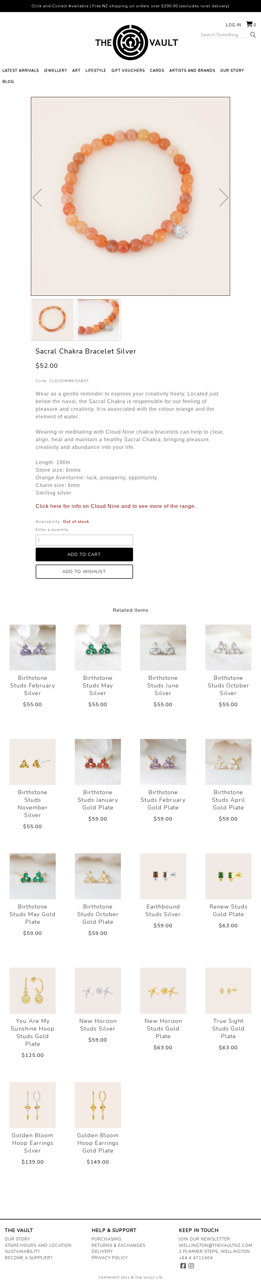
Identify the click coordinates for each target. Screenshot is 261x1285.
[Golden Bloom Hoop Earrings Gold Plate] (98, 1104)
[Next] (224, 197)
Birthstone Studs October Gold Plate (98, 914)
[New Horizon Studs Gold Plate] (163, 990)
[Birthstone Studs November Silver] (33, 761)
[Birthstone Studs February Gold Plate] (163, 761)
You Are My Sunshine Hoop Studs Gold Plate (32, 1032)
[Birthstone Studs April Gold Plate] (228, 761)
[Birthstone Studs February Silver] (33, 647)
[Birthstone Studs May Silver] (98, 647)
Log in (233, 25)
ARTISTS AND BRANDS (192, 70)
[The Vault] (130, 42)
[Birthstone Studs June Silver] (163, 647)
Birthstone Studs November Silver (33, 803)
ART (76, 70)
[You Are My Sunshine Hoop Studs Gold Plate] (33, 990)
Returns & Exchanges (118, 1245)
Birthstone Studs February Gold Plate (163, 799)
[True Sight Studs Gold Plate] (228, 990)
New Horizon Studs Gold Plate (163, 1028)
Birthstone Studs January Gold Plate (98, 799)
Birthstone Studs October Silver (228, 685)
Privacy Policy (110, 1258)
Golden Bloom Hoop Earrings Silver (32, 1143)
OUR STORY (232, 70)
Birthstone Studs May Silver (98, 685)
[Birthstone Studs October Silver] (228, 647)
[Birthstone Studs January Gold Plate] (98, 761)
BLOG (8, 81)
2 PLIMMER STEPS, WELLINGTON (214, 1252)
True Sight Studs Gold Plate (228, 1028)
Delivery (102, 1252)
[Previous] (37, 197)
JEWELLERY (55, 70)
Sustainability (22, 1252)
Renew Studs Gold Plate (228, 910)
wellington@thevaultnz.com (215, 1245)
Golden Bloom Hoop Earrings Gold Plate (98, 1143)
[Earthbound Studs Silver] (163, 876)
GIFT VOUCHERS (128, 70)
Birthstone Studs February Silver (32, 685)
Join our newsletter (204, 1239)
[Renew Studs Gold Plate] (228, 876)
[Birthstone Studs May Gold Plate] (33, 876)
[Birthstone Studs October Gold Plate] (98, 876)
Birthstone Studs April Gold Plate (228, 799)
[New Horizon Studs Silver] (98, 990)
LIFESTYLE (96, 70)
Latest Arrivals (21, 70)
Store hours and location (38, 1245)
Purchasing (107, 1239)
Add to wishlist (84, 572)
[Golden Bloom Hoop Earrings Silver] (33, 1104)
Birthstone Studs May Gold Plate (33, 914)
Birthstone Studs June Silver (163, 685)
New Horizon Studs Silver (98, 1024)
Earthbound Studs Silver (163, 910)
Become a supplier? (29, 1258)
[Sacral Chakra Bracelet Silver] (53, 320)
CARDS (157, 70)
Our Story (17, 1239)
